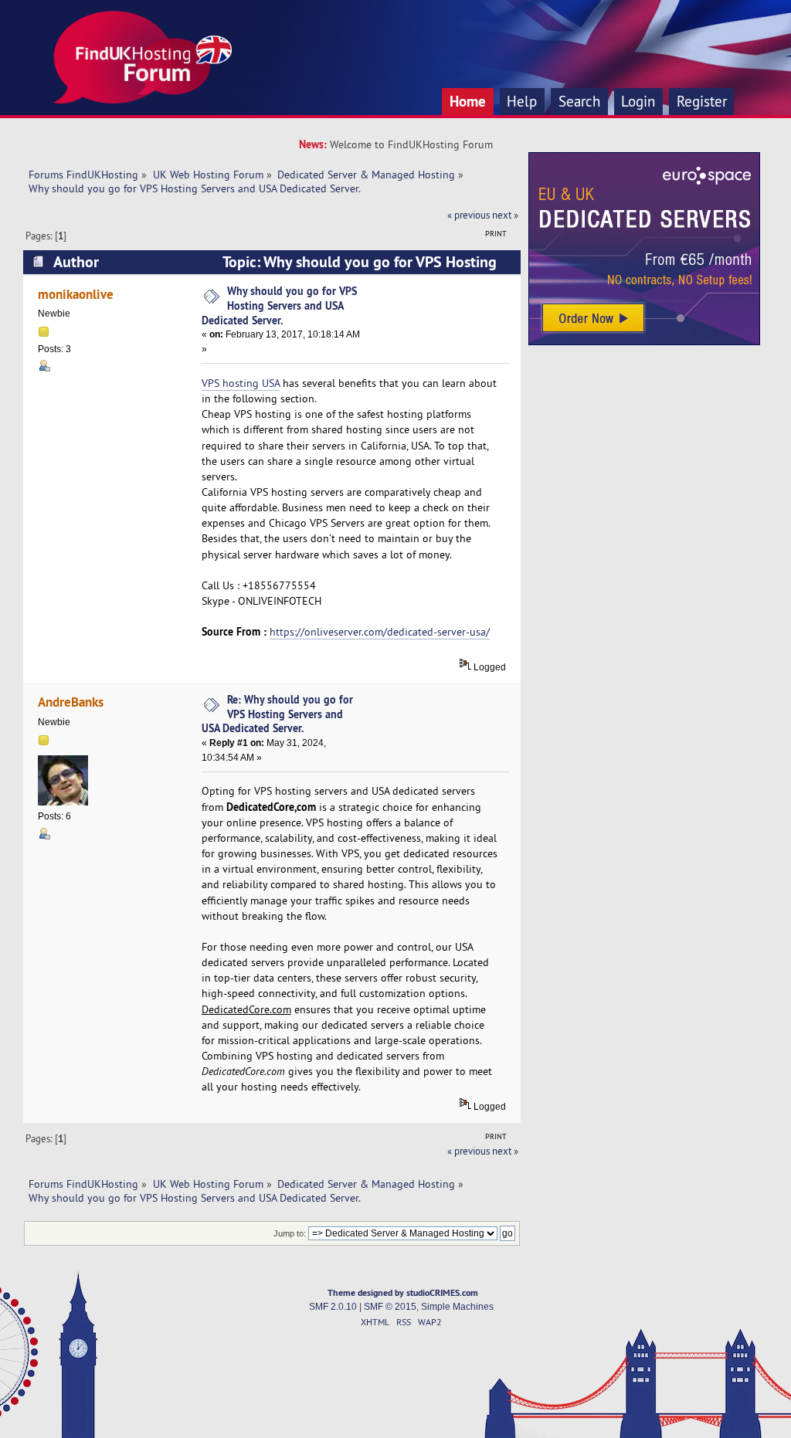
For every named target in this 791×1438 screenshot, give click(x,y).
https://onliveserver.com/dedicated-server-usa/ (380, 632)
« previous (468, 215)
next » (505, 215)
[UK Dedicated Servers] (644, 341)
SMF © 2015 (390, 1306)
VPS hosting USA (241, 383)
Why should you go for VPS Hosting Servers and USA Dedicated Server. (279, 305)
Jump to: (289, 1233)
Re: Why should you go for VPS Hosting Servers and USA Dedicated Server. (277, 713)
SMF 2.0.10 (333, 1306)
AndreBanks (71, 702)
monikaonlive (76, 294)
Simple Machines (457, 1306)
